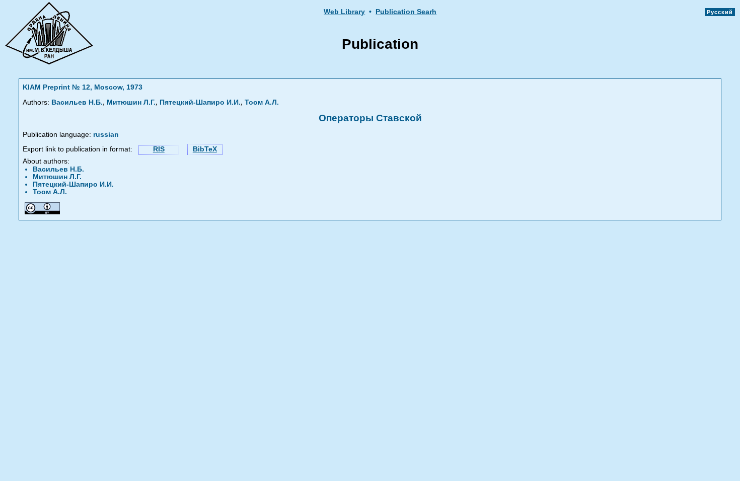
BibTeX (205, 149)
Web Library (344, 12)
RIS (159, 149)
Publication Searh (406, 12)
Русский (720, 12)
